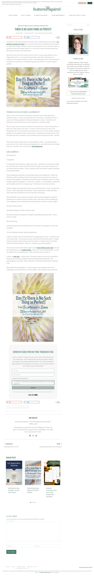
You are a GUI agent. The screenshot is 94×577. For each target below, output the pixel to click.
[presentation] (14, 473)
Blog (13, 566)
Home (8, 566)
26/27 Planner (26, 15)
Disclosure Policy (21, 568)
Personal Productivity (41, 25)
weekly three (26, 250)
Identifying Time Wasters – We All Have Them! (13, 490)
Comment (10, 521)
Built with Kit (33, 395)
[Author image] (15, 33)
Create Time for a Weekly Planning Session (33, 490)
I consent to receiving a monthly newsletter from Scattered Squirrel (34, 383)
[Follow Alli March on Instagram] (33, 435)
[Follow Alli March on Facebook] (30, 435)
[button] (33, 381)
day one (16, 256)
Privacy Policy (32, 566)
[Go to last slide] (8, 481)
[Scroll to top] (9, 569)
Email (37, 546)
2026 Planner (13, 15)
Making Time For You (11, 445)
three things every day (45, 248)
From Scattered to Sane (77, 15)
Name (9, 546)
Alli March (20, 33)
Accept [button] (89, 3)
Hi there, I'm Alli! (78, 58)
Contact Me (21, 566)
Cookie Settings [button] (82, 3)
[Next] (58, 481)
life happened (37, 146)
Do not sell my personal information (12, 4)
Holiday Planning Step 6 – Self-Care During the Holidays (52, 492)
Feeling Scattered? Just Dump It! (50, 445)
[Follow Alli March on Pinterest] (36, 435)
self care (25, 407)
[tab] (30, 502)
